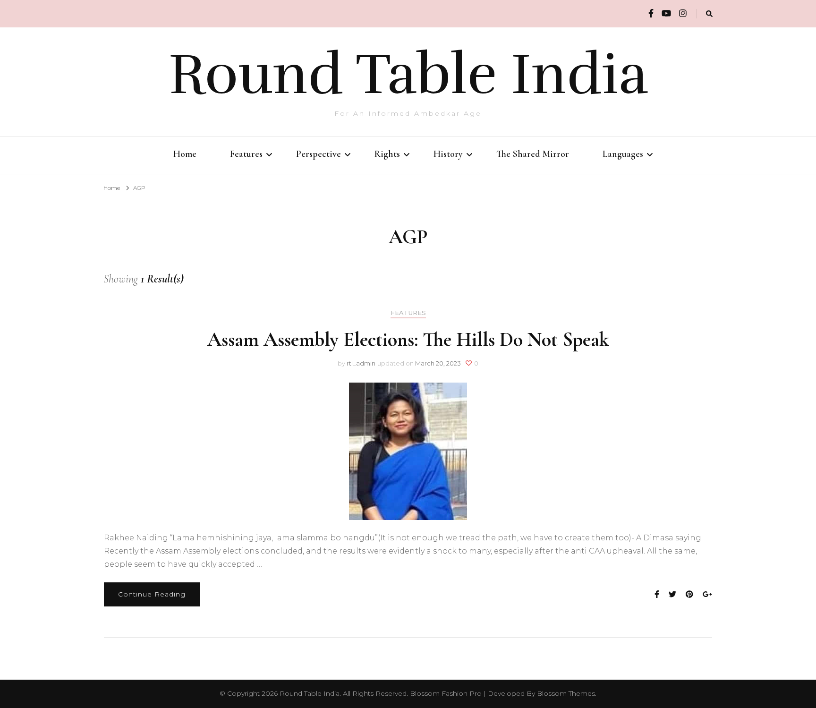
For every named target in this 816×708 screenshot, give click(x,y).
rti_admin (361, 363)
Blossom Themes (566, 693)
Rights (387, 154)
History (448, 154)
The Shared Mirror (532, 154)
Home (184, 154)
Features (246, 154)
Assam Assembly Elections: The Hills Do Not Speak (408, 339)
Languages (623, 154)
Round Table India (408, 75)
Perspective (318, 154)
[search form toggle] (709, 14)
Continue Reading (152, 594)
